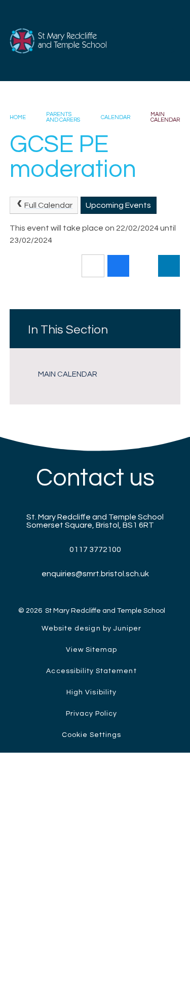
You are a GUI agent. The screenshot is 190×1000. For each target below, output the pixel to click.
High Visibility (91, 692)
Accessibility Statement (91, 671)
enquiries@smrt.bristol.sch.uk (95, 574)
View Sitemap (92, 649)
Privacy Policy (92, 713)
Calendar (115, 117)
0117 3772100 (95, 549)
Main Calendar (165, 117)
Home (18, 117)
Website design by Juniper (91, 628)
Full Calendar (48, 205)
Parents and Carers (63, 117)
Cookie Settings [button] (92, 734)
